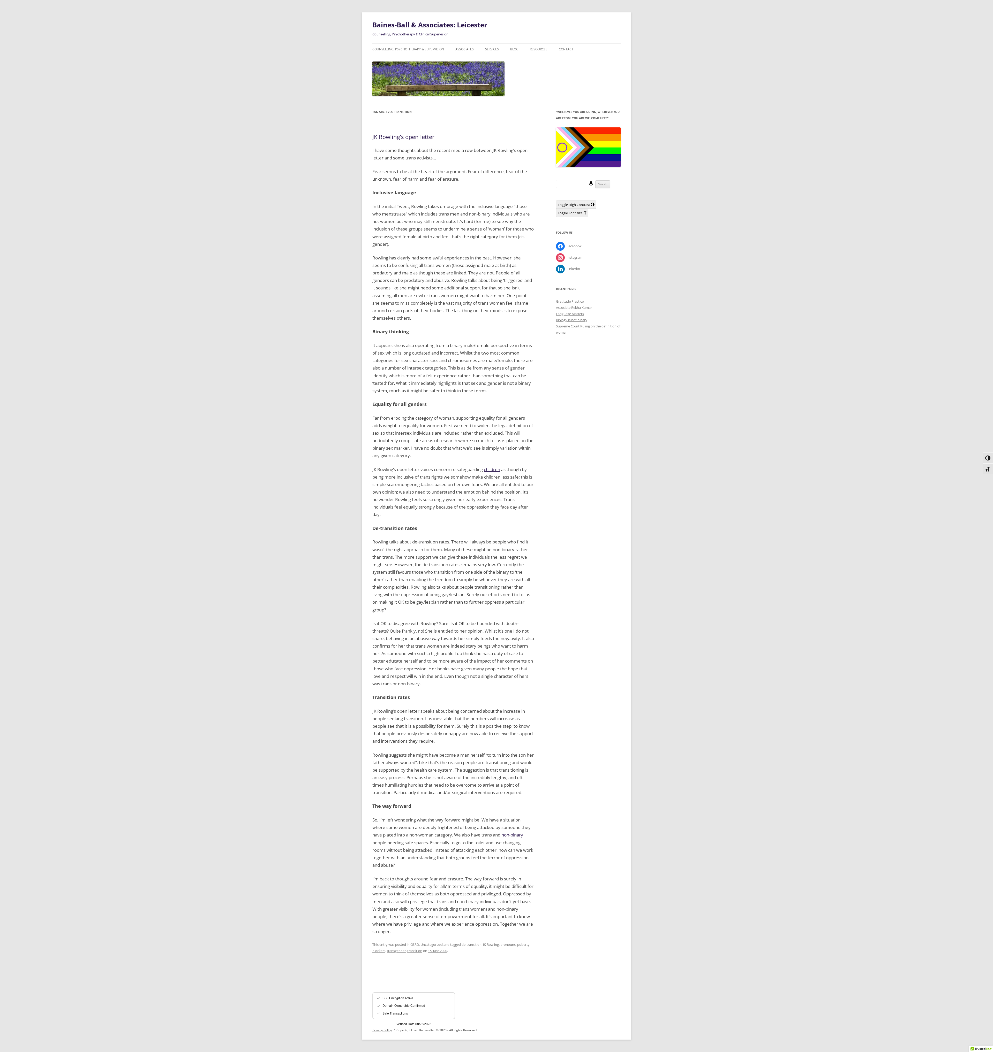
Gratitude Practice (570, 301)
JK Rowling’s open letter (403, 137)
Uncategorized (431, 944)
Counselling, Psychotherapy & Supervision (408, 49)
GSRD (414, 944)
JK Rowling (491, 944)
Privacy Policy (382, 1030)
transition (414, 950)
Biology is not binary (571, 320)
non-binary (512, 835)
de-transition (472, 944)
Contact (566, 49)
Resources (538, 49)
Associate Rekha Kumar (574, 307)
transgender (396, 950)
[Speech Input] (591, 184)
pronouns (508, 944)
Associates (464, 49)
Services (492, 49)
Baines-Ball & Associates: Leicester (429, 24)
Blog (514, 49)
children (492, 469)
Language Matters (570, 313)
